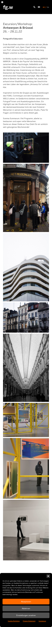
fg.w (8, 7)
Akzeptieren (26, 601)
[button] (48, 576)
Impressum (42, 621)
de (48, 7)
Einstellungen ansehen (26, 615)
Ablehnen (26, 608)
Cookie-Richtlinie (14, 621)
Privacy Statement (29, 621)
